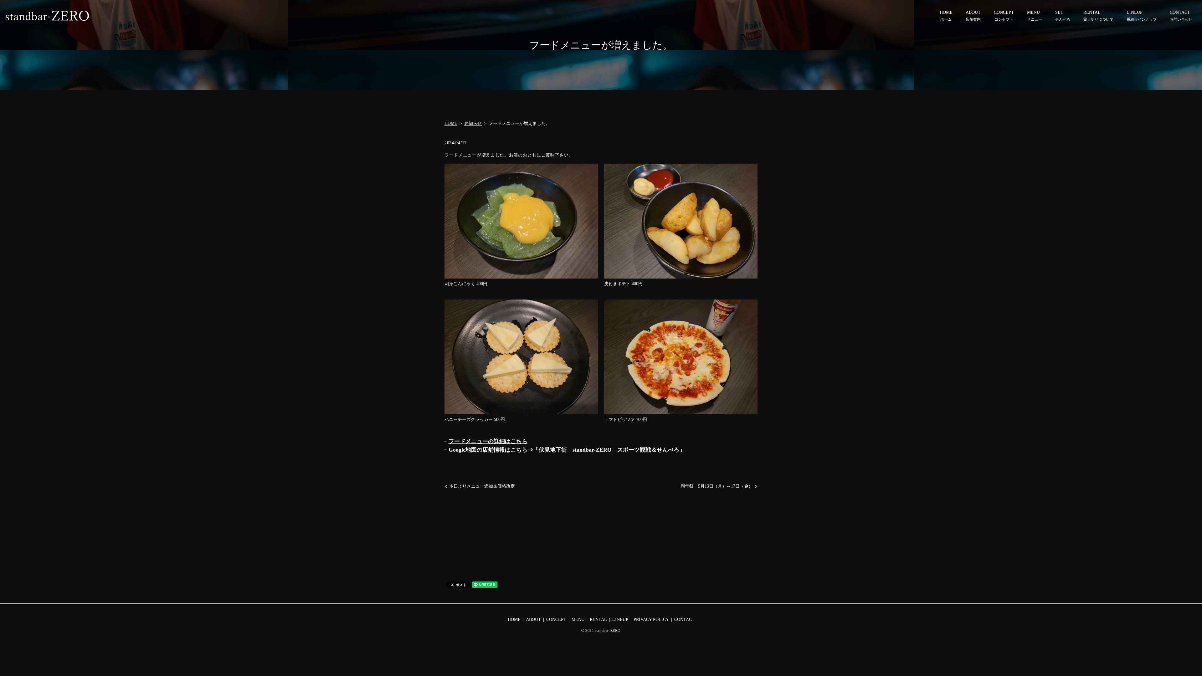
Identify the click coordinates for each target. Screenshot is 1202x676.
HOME (946, 15)
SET (1062, 15)
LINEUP (1142, 15)
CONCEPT (1004, 15)
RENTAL (1098, 15)
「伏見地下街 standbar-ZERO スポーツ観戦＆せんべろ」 (609, 450)
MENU (1034, 15)
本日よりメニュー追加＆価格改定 (482, 486)
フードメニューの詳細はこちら (488, 441)
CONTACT (1181, 15)
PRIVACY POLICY (651, 619)
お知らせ (473, 123)
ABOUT (973, 15)
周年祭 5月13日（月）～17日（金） (717, 486)
